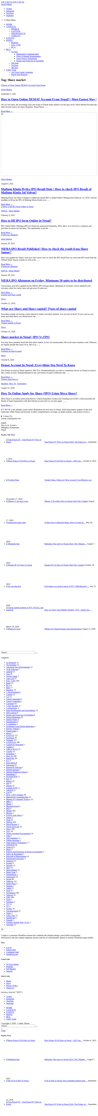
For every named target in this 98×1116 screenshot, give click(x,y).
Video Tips (10, 916)
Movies (9, 813)
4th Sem (14, 68)
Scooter (9, 863)
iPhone (9, 781)
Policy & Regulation (14, 854)
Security (9, 865)
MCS (8, 49)
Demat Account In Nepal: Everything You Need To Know (38, 365)
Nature (9, 818)
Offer (8, 836)
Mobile (9, 811)
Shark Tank (10, 872)
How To (12, 384)
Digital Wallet (11, 720)
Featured (9, 740)
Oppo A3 (10, 847)
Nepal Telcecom (12, 827)
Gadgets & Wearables (15, 745)
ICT (7, 761)
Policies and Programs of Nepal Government (24, 852)
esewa (8, 733)
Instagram (10, 765)
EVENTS (10, 38)
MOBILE (15, 29)
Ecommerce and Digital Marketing (20, 726)
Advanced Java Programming (18, 667)
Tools (8, 900)
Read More (7, 111)
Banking (14, 43)
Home (8, 981)
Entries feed (11, 950)
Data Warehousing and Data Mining (20, 710)
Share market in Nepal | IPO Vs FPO (25, 337)
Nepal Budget (11, 824)
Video (8, 913)
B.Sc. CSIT (16, 45)
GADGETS (11, 27)
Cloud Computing (13, 699)
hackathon (10, 754)
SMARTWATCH (18, 33)
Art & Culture (11, 676)
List (7, 792)
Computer (10, 704)
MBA (8, 802)
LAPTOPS (15, 31)
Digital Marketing (13, 717)
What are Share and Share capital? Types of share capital (38, 308)
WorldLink (10, 918)
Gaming (9, 747)
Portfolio (9, 967)
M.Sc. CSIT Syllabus (14, 795)
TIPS (8, 897)
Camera (9, 694)
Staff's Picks (11, 884)
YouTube (10, 925)
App (8, 674)
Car (7, 697)
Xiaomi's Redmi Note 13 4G (17, 922)
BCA (13, 47)
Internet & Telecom (14, 767)
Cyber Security (12, 706)
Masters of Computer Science (18, 799)
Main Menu (10, 20)
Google (9, 751)
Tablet (8, 888)
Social (8, 879)
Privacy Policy (12, 986)
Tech (8, 890)
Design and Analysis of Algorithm (30, 61)
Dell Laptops (11, 713)
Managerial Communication (27, 54)
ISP (7, 783)
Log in (8, 947)
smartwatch (10, 877)
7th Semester (11, 665)
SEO (8, 868)
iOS (7, 779)
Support (9, 971)
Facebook (10, 738)
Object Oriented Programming (28, 56)
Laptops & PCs (12, 788)
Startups (9, 886)
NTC (8, 831)
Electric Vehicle (12, 729)
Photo (8, 849)
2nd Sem (14, 63)
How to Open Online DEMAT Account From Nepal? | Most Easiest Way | (48, 99)
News (3, 299)
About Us (10, 988)
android (9, 672)
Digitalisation (11, 722)
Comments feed (12, 952)
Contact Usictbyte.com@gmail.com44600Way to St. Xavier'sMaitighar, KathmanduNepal (11, 423)
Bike (8, 688)
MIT (8, 808)
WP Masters (11, 969)
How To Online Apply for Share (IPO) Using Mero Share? (39, 393)
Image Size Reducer (19, 74)
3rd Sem (14, 65)
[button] (2, 20)
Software (9, 881)
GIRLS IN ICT (12, 749)
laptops (9, 786)
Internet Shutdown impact (16, 772)
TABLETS (15, 36)
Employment (11, 731)
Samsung (10, 861)
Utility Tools (11, 70)
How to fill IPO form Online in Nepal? (26, 220)
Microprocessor (12, 806)
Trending (9, 902)
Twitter (9, 909)
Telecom (9, 895)
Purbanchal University (15, 859)
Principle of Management (16, 856)
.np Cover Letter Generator (22, 72)
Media (8, 804)
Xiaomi (9, 920)
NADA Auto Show (14, 815)
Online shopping (13, 840)
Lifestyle (9, 790)
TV (7, 904)
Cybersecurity (11, 708)
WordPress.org (12, 954)
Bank (8, 683)
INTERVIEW (11, 776)
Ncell (8, 820)
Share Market (6, 90)
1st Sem (14, 52)
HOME (9, 24)
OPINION (10, 845)
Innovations (11, 763)
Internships (10, 774)
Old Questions (12, 838)
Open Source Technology (26, 58)
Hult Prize (10, 758)
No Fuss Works (12, 964)
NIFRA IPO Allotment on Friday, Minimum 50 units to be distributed (46, 280)
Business (4, 384)
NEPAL (9, 40)
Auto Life (10, 678)
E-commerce (11, 724)
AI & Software (12, 669)
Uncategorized (12, 911)
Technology (22, 384)
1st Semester (11, 663)
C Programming (12, 692)
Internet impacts (12, 770)
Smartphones (11, 875)
